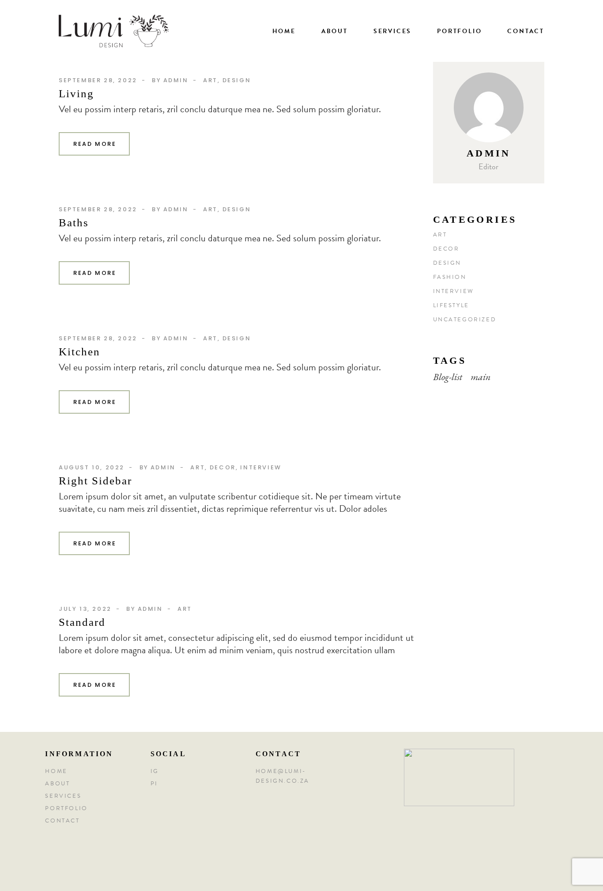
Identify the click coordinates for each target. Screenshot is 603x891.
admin (175, 80)
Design (236, 80)
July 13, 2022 (85, 609)
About (57, 783)
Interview (260, 467)
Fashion (450, 277)
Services (63, 796)
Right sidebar (95, 481)
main (481, 377)
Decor (223, 467)
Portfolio (66, 808)
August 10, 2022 (91, 467)
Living (76, 93)
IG (155, 771)
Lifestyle (451, 305)
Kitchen (79, 352)
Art (210, 80)
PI (154, 783)
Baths (74, 222)
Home (56, 771)
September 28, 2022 (98, 80)
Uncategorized (465, 319)
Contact (62, 820)
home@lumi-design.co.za (282, 776)
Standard (82, 622)
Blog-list (447, 377)
